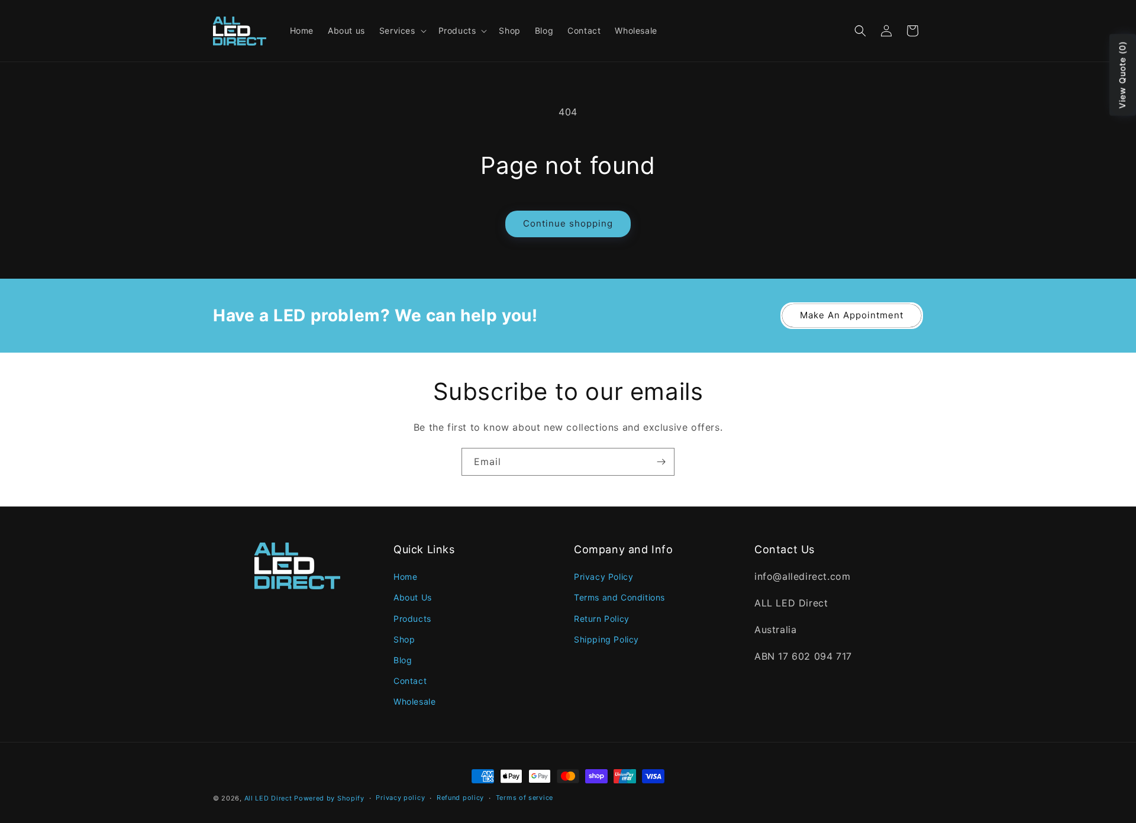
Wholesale (414, 701)
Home (405, 577)
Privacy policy (400, 797)
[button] (401, 30)
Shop (404, 639)
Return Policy (602, 619)
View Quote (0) (1122, 75)
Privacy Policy (603, 577)
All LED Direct (268, 798)
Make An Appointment (851, 315)
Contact (410, 681)
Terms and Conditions (619, 597)
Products (412, 619)
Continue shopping (568, 223)
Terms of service (524, 797)
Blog (402, 660)
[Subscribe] (661, 462)
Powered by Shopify (329, 798)
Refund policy (460, 797)
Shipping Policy (606, 639)
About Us (412, 597)
